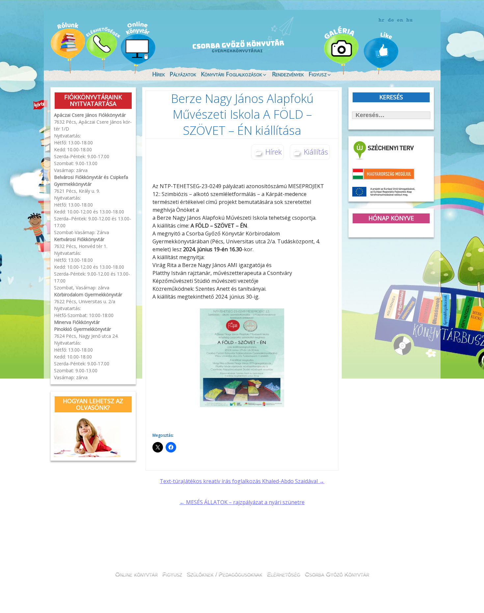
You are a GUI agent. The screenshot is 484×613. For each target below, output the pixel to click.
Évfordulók (102, 47)
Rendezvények (288, 74)
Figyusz (318, 74)
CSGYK (416, 52)
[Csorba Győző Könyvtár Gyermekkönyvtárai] (202, 34)
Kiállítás (316, 152)
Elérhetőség (283, 573)
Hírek (158, 74)
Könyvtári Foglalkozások (231, 74)
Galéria (342, 48)
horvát (382, 20)
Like (381, 53)
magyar (409, 20)
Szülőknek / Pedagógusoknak (224, 573)
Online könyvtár (138, 47)
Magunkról (67, 47)
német (391, 20)
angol (400, 21)
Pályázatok (183, 74)
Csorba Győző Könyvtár (337, 573)
